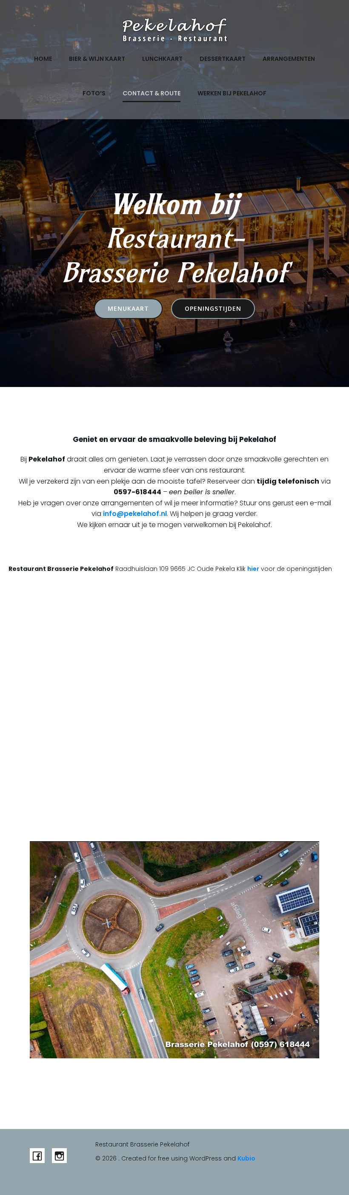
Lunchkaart (162, 58)
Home (43, 58)
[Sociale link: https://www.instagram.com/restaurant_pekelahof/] (63, 1155)
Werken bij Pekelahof (231, 93)
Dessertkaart (223, 58)
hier (253, 569)
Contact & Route (151, 93)
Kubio (246, 1158)
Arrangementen (289, 58)
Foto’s (94, 93)
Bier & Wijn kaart (97, 58)
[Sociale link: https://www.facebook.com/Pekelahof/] (41, 1155)
